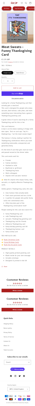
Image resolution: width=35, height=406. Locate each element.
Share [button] (5, 266)
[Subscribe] (28, 362)
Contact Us (7, 341)
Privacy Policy (8, 332)
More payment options (18, 98)
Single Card (7, 73)
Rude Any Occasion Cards (13, 245)
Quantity (4, 77)
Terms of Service (9, 337)
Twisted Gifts (14, 402)
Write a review (17, 290)
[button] (4, 3)
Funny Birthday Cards (11, 242)
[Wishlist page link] (22, 3)
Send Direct (20, 73)
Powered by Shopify (23, 402)
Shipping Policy (8, 324)
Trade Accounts (8, 350)
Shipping (10, 62)
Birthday (6, 8)
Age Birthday (19, 8)
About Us (6, 345)
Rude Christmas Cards (11, 240)
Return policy (8, 328)
